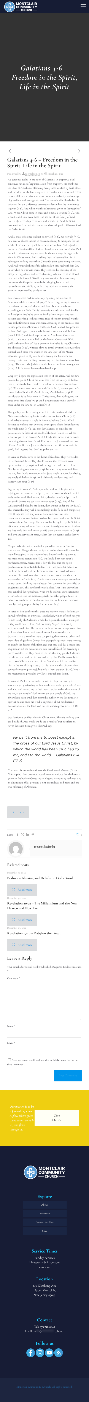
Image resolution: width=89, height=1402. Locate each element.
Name (11, 1026)
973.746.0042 (47, 1327)
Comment (13, 978)
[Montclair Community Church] (20, 6)
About (44, 1205)
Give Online (57, 1117)
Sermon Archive (45, 1222)
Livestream (45, 1213)
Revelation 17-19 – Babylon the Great (34, 933)
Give (44, 1231)
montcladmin (32, 173)
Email (11, 1043)
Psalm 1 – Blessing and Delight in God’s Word (40, 878)
